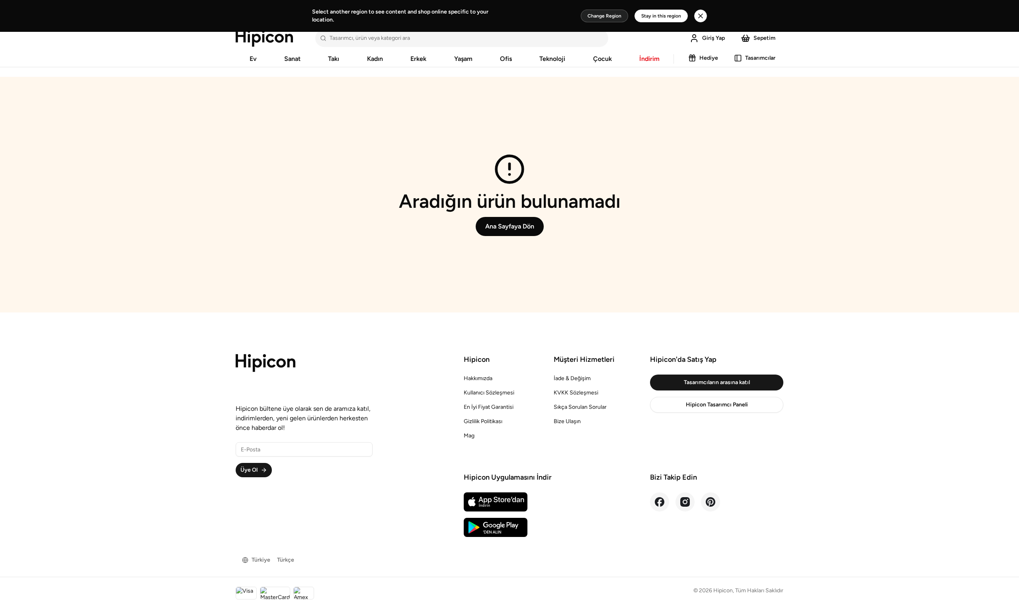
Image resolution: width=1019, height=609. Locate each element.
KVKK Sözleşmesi (576, 392)
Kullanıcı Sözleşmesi (489, 392)
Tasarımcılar (760, 58)
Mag (469, 435)
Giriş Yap (713, 38)
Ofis (506, 58)
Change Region (604, 16)
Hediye (708, 58)
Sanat (292, 58)
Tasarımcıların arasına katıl (717, 382)
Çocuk (602, 58)
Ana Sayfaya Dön (509, 226)
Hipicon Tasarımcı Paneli (717, 404)
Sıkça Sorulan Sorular (580, 407)
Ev (253, 58)
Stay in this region (661, 16)
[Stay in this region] (700, 16)
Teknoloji (552, 58)
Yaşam (463, 58)
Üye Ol (249, 470)
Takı (333, 58)
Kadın (375, 58)
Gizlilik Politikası (483, 421)
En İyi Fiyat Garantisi (488, 407)
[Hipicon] (264, 38)
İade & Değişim (572, 378)
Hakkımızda (478, 378)
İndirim (649, 58)
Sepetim (764, 38)
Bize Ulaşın (567, 421)
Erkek (418, 58)
